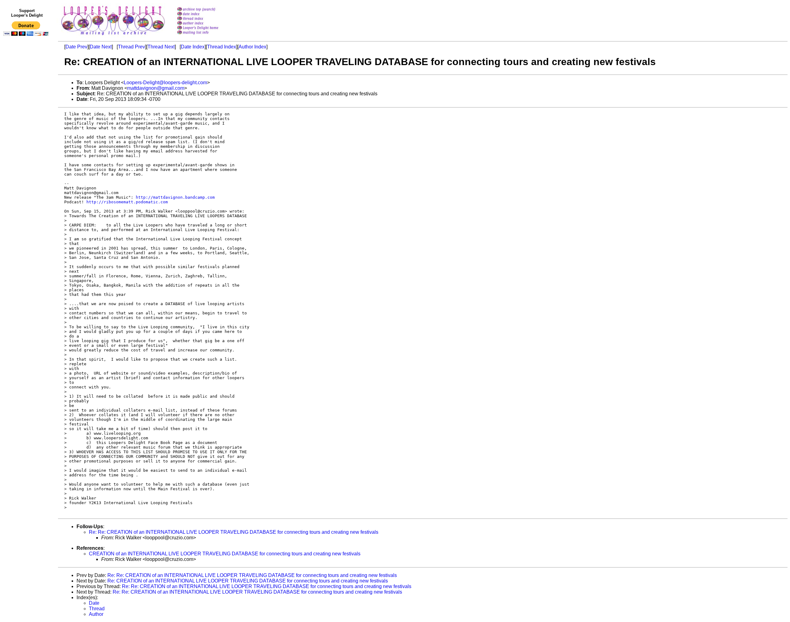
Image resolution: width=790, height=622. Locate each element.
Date (94, 603)
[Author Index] (205, 23)
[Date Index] (205, 14)
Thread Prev (131, 46)
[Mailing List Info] (205, 36)
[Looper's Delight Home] (205, 28)
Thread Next (161, 46)
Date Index (193, 46)
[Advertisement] (27, 165)
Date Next (101, 46)
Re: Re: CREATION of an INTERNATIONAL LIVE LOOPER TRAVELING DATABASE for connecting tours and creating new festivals (233, 532)
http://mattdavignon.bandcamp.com (175, 197)
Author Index (252, 46)
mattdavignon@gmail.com (155, 88)
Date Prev (76, 46)
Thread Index (221, 46)
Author (96, 614)
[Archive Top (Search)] (205, 9)
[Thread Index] (205, 19)
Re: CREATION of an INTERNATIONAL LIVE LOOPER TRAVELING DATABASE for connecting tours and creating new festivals (247, 580)
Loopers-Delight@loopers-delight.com (165, 82)
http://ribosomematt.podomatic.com (127, 202)
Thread (97, 608)
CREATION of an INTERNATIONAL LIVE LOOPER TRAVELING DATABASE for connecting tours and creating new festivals (224, 553)
